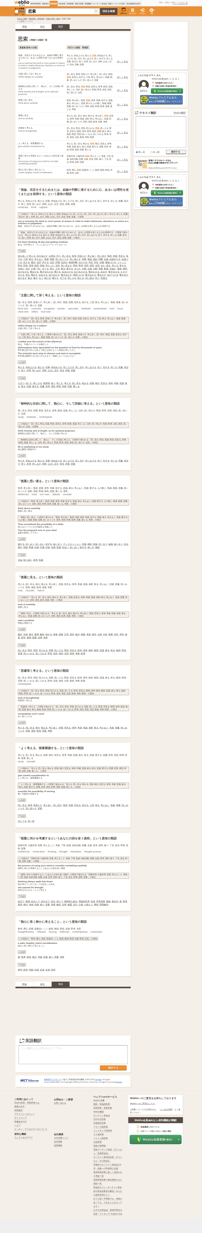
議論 (97, 547)
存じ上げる (68, 367)
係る (28, 274)
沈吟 (57, 265)
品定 (52, 262)
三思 (25, 259)
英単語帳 (70, 3)
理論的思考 (84, 901)
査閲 (29, 637)
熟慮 (46, 259)
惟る (31, 259)
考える (115, 265)
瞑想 (79, 650)
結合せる (43, 274)
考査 (88, 634)
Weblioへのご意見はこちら (142, 1103)
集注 (30, 278)
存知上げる (31, 367)
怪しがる (37, 383)
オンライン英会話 (100, 3)
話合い (65, 547)
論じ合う (57, 544)
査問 (36, 634)
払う (41, 278)
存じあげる (90, 367)
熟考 (74, 256)
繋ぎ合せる (113, 271)
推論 (89, 259)
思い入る (58, 650)
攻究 (116, 634)
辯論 (25, 547)
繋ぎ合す (123, 274)
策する (122, 265)
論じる (90, 547)
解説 (58, 904)
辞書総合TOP (20, 1121)
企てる (45, 268)
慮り (42, 904)
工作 (57, 268)
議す (20, 547)
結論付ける (115, 259)
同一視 (31, 821)
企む (103, 265)
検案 (83, 634)
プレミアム (132, 13)
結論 (106, 259)
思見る (121, 256)
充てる (63, 278)
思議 (42, 265)
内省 (36, 969)
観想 (118, 650)
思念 (62, 370)
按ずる (85, 805)
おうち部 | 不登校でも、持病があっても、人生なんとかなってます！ (107, 1202)
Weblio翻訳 (180, 112)
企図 (84, 268)
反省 (42, 969)
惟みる (85, 383)
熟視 (72, 653)
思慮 (29, 386)
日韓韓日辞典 (99, 1123)
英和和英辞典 (35, 3)
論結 (95, 259)
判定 (91, 262)
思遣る (104, 278)
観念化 (115, 901)
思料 (44, 370)
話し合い (40, 544)
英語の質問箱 (99, 1145)
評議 (84, 544)
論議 (110, 544)
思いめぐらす (62, 259)
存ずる (106, 367)
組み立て (45, 901)
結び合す (22, 278)
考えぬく (38, 259)
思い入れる (41, 653)
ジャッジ (121, 262)
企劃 (95, 268)
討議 (42, 547)
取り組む (27, 560)
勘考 (39, 730)
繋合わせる (94, 271)
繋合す (34, 274)
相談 (89, 544)
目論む (113, 268)
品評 (39, 262)
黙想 (75, 265)
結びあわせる (80, 271)
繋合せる (34, 271)
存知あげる (56, 367)
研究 (94, 634)
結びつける (112, 274)
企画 (89, 268)
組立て (21, 901)
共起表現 (61, 3)
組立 (53, 901)
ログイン (142, 13)
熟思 (109, 256)
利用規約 (18, 1110)
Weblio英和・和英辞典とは (26, 1102)
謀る (108, 265)
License (98, 1079)
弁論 (36, 547)
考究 (121, 634)
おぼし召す (53, 370)
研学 (23, 637)
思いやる (72, 278)
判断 (100, 259)
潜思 (92, 265)
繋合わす (101, 274)
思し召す (79, 367)
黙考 (81, 265)
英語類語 (53, 3)
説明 (64, 904)
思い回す (101, 256)
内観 (31, 969)
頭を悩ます (42, 256)
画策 (119, 268)
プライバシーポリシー (24, 1114)
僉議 (53, 547)
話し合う (102, 544)
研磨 (34, 637)
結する (26, 262)
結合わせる (67, 271)
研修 (55, 634)
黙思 (25, 265)
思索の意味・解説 (53, 18)
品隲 (102, 262)
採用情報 (58, 1145)
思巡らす (81, 256)
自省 (47, 969)
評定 (96, 262)
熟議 (31, 547)
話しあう (30, 544)
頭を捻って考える (27, 256)
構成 (28, 901)
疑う (53, 383)
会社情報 (58, 1141)
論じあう (118, 544)
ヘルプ (17, 1125)
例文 (42, 26)
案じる (76, 386)
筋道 (93, 901)
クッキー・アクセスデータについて (30, 1129)
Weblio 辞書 (22, 18)
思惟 (67, 370)
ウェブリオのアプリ (23, 1137)
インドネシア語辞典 (102, 1130)
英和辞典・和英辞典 (36, 18)
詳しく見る (122, 61)
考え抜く (91, 256)
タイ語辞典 (98, 1134)
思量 (120, 367)
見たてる (22, 821)
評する (45, 262)
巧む (39, 268)
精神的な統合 (70, 901)
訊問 (40, 637)
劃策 (106, 268)
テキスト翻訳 (147, 113)
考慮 (116, 383)
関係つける (78, 274)
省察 (91, 727)
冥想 (35, 650)
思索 (115, 256)
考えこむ (49, 265)
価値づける (110, 262)
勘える (80, 278)
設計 (28, 268)
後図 (70, 904)
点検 (99, 634)
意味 (24, 26)
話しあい (74, 547)
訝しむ (29, 383)
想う (97, 278)
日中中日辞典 (99, 1119)
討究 (66, 634)
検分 (31, 634)
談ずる (48, 544)
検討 (97, 383)
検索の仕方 (19, 1106)
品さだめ (83, 262)
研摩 (110, 634)
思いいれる (28, 653)
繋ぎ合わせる (46, 271)
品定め (64, 262)
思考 (29, 370)
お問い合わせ (60, 1103)
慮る (107, 650)
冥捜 (20, 653)
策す (52, 268)
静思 (36, 265)
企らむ (77, 268)
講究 (72, 634)
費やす (55, 278)
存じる (114, 367)
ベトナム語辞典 (100, 1138)
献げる (47, 278)
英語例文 (45, 3)
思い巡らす (75, 259)
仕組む (21, 268)
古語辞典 (97, 1141)
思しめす (36, 370)
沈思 (97, 265)
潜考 (31, 265)
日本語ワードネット (52, 1079)
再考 (35, 560)
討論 (47, 547)
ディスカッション (72, 544)
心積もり (88, 904)
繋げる (57, 271)
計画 (33, 268)
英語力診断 (79, 3)
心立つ (21, 383)
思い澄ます (66, 265)
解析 (42, 634)
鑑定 (33, 262)
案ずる (69, 268)
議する (21, 544)
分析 (105, 634)
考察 (45, 637)
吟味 (25, 634)
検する (48, 634)
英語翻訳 (88, 3)
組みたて (35, 901)
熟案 (52, 259)
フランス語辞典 (100, 1126)
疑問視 (46, 383)
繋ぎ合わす (66, 274)
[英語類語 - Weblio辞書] (21, 2)
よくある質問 (166, 1109)
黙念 (20, 265)
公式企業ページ (61, 1137)
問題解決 (104, 904)
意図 (100, 268)
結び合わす (54, 274)
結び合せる (23, 271)
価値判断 (73, 262)
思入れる (43, 650)
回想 (53, 969)
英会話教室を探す (134, 3)
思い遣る (89, 278)
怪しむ (59, 383)
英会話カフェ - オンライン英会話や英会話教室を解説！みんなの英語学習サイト (107, 1191)
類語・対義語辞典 (101, 1104)
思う (58, 256)
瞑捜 (83, 653)
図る (63, 268)
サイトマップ (20, 1117)
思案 (84, 259)
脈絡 (108, 901)
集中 (35, 278)
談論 (95, 544)
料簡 (58, 386)
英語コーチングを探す (116, 3)
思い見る (66, 256)
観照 (96, 650)
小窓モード (123, 13)
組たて (59, 901)
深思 (86, 265)
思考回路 (100, 901)
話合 (126, 544)
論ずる (83, 547)
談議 (58, 547)
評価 (57, 262)
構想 (125, 268)
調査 (61, 634)
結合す (104, 271)
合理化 (52, 256)
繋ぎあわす (90, 274)
